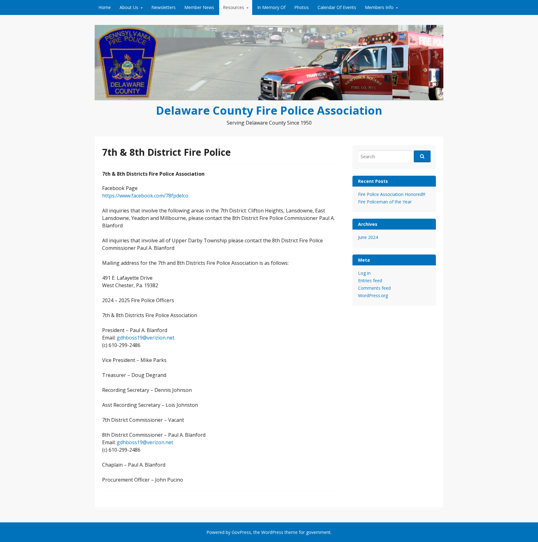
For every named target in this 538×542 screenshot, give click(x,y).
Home (104, 7)
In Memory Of (271, 7)
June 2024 (368, 237)
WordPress (272, 532)
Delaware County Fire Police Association (269, 110)
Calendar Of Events (337, 7)
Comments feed (374, 288)
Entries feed (370, 280)
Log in (364, 273)
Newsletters (163, 7)
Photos (301, 7)
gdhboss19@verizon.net (145, 442)
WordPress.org (373, 295)
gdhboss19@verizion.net (145, 337)
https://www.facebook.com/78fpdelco (145, 195)
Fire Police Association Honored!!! (391, 194)
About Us (129, 7)
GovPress (241, 532)
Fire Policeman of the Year (385, 202)
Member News (199, 7)
